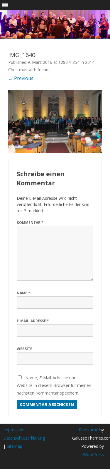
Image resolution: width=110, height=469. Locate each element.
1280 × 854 (68, 62)
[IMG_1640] (55, 121)
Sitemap (14, 446)
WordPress (93, 454)
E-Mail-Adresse (33, 320)
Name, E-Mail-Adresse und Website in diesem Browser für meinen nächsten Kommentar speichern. (54, 385)
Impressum (14, 430)
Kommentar (30, 222)
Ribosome (88, 430)
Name (23, 292)
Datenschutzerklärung (24, 438)
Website (24, 348)
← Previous (20, 78)
